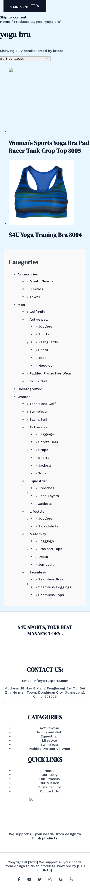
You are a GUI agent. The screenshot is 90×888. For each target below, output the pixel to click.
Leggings (46, 434)
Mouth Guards (41, 281)
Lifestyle (37, 511)
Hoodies (45, 365)
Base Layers (48, 496)
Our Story (49, 775)
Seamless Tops (51, 595)
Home (5, 22)
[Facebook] (19, 880)
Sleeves (36, 289)
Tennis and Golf (42, 404)
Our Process (49, 779)
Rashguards (48, 342)
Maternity (37, 534)
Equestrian (38, 481)
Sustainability (49, 787)
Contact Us (49, 791)
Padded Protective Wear (50, 373)
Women (23, 397)
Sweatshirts (48, 526)
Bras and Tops (50, 549)
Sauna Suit (38, 381)
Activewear (39, 319)
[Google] (61, 880)
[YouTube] (29, 880)
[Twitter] (40, 880)
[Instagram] (50, 880)
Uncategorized (29, 389)
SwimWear (38, 411)
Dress (43, 557)
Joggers (45, 326)
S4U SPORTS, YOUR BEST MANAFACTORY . (45, 630)
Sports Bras (48, 442)
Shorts (43, 334)
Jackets (45, 465)
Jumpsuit (46, 564)
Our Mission (49, 783)
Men (21, 305)
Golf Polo (37, 312)
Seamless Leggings (54, 587)
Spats (43, 350)
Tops (42, 358)
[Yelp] (71, 880)
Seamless (37, 572)
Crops (43, 450)
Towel (34, 297)
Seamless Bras (50, 579)
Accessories (27, 274)
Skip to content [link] (13, 17)
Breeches (46, 488)
